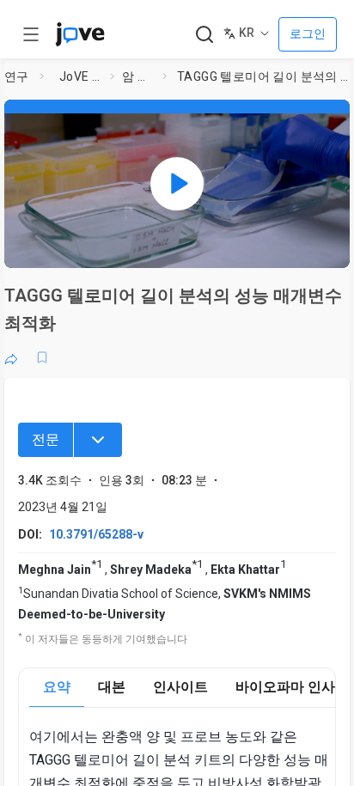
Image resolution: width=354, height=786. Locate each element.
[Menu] (98, 440)
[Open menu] (31, 34)
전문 (45, 439)
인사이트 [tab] (180, 687)
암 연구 (139, 76)
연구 (16, 76)
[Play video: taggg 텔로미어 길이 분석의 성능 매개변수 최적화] (177, 184)
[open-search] (204, 34)
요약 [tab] (56, 687)
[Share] (11, 357)
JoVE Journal (81, 76)
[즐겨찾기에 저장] (42, 357)
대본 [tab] (111, 687)
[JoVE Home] (80, 34)
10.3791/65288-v (96, 534)
